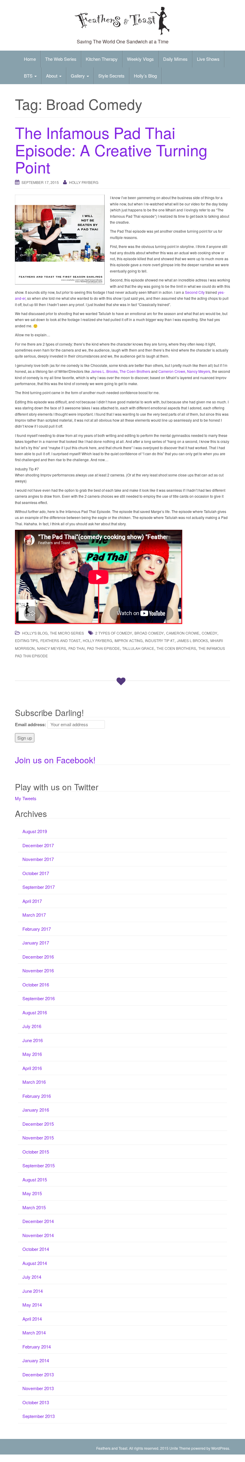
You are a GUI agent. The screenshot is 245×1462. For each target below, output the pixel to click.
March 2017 (34, 915)
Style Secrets (111, 75)
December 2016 (38, 957)
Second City (195, 292)
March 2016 (34, 1082)
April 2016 (32, 1068)
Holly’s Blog (145, 75)
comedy (209, 632)
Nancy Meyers (198, 371)
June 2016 (32, 1040)
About (52, 75)
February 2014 (36, 1346)
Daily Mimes (175, 59)
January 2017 (35, 942)
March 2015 (34, 1207)
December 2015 (38, 1124)
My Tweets (25, 798)
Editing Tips (26, 640)
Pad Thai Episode (103, 648)
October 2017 (35, 873)
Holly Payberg (83, 182)
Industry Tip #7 (159, 640)
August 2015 (34, 1179)
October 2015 (35, 1151)
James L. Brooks (104, 371)
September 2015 (38, 1165)
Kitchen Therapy (102, 59)
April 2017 (32, 901)
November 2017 (38, 859)
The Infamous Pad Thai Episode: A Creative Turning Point (111, 149)
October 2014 (35, 1249)
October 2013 (35, 1402)
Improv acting (128, 640)
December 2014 (38, 1221)
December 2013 (38, 1374)
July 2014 (31, 1277)
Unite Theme (179, 1448)
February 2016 (36, 1096)
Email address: (30, 724)
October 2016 (35, 984)
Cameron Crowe (171, 371)
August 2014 (34, 1263)
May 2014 (32, 1304)
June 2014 (32, 1291)
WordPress (220, 1448)
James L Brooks (192, 640)
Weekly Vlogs (140, 59)
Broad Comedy (149, 632)
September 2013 (38, 1416)
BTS (29, 75)
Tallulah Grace (138, 648)
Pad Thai (76, 648)
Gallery (78, 75)
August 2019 (34, 831)
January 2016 (35, 1110)
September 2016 (38, 998)
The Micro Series (67, 632)
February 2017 (36, 929)
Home (30, 59)
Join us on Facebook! (55, 760)
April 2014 (32, 1319)
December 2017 (38, 845)
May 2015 (32, 1193)
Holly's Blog (35, 632)
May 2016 (32, 1054)
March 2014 (34, 1332)
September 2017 (38, 887)
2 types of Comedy (113, 632)
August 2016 (34, 1012)
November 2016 (38, 970)
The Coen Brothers (135, 371)
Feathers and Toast (60, 640)
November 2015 (38, 1137)
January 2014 (35, 1360)
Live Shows (208, 59)
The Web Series (60, 59)
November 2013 (38, 1388)
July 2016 (31, 1026)
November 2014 (38, 1235)
